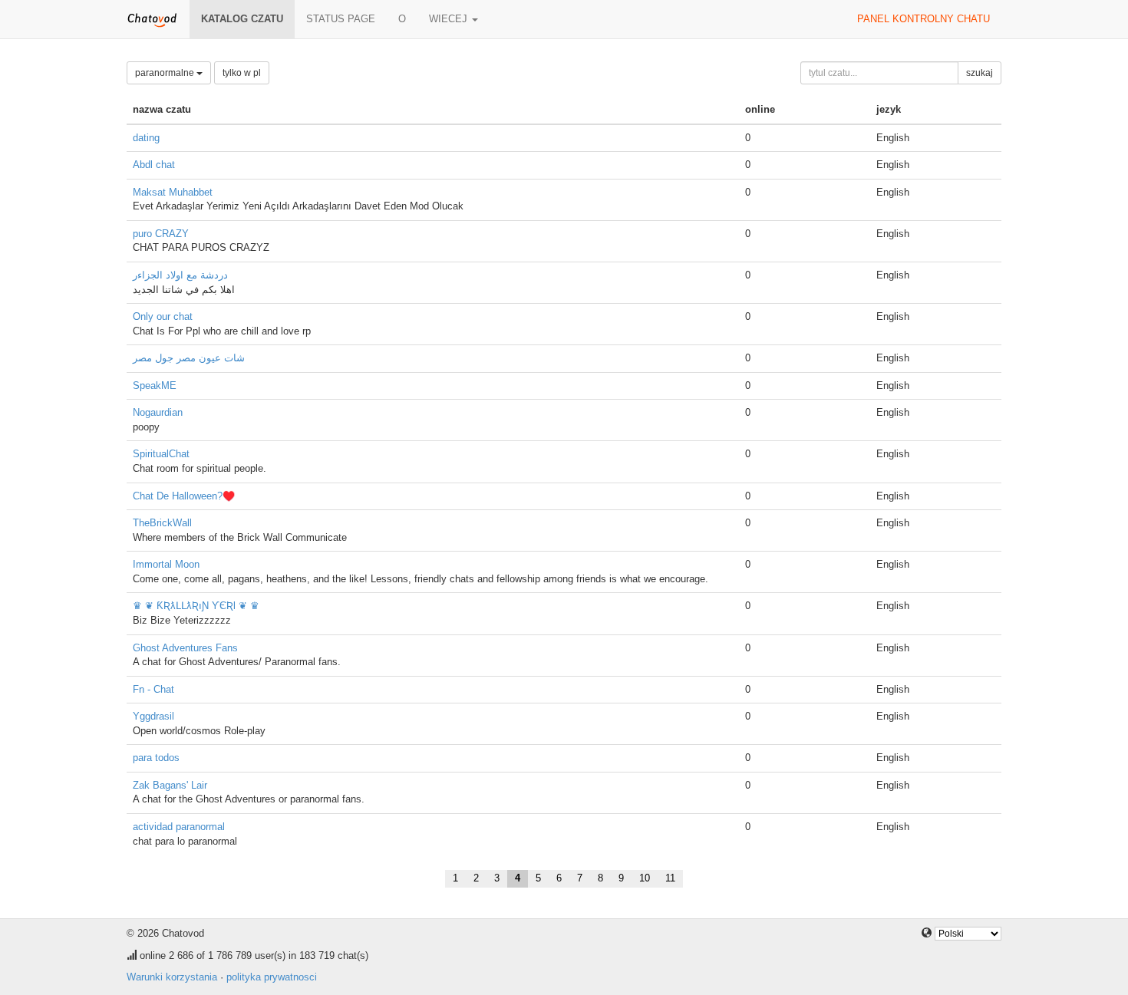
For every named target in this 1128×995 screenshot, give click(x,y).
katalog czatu (242, 19)
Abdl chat (154, 164)
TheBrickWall (162, 523)
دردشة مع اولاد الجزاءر (180, 275)
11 (670, 878)
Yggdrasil (153, 716)
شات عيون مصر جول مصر (189, 358)
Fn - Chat (153, 689)
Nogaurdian (158, 412)
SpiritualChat (161, 454)
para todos (156, 757)
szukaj (979, 73)
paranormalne (165, 73)
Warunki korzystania (172, 977)
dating (146, 137)
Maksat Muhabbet (173, 192)
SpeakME (154, 385)
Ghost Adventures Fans (185, 648)
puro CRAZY (161, 233)
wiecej (449, 19)
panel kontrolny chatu (923, 19)
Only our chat (163, 316)
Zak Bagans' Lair (170, 785)
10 (644, 878)
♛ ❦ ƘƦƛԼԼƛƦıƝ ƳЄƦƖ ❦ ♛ (196, 605)
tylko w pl (242, 73)
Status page (340, 19)
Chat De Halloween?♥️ (184, 496)
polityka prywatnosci (271, 977)
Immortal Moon (166, 564)
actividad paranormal (179, 826)
